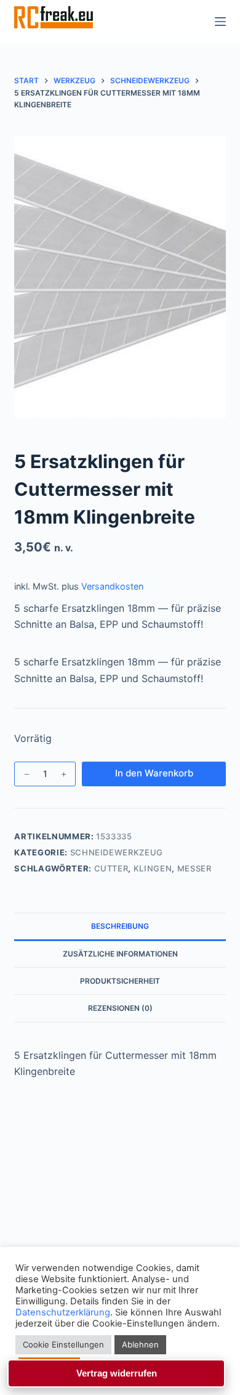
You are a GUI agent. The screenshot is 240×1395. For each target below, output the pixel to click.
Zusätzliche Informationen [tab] (120, 953)
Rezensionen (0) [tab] (120, 1008)
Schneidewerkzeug (116, 852)
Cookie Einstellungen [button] (63, 1344)
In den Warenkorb (154, 773)
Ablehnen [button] (140, 1344)
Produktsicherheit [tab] (120, 981)
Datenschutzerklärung (62, 1312)
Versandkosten (112, 586)
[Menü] (220, 21)
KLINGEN (153, 868)
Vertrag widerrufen (116, 1373)
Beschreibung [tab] (120, 926)
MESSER (194, 868)
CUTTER (111, 868)
